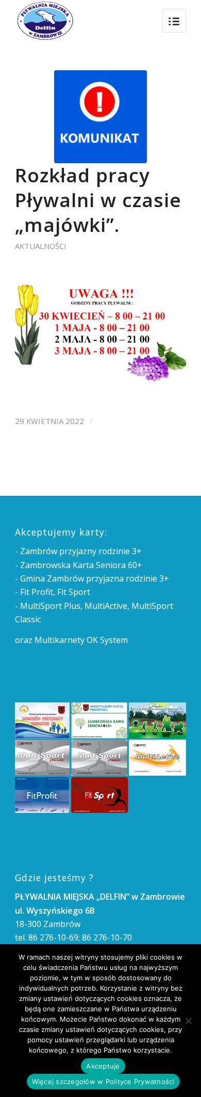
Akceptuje (103, 1066)
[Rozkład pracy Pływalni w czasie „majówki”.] (100, 116)
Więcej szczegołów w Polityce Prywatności (103, 1081)
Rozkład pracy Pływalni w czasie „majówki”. (98, 200)
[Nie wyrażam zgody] (188, 1020)
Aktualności (40, 246)
